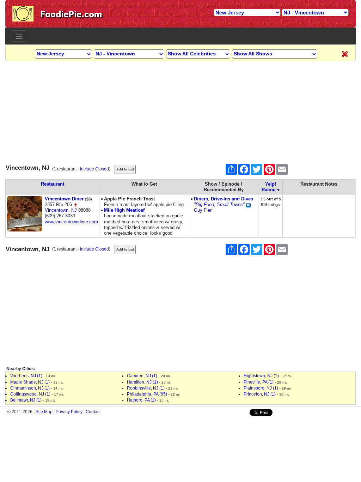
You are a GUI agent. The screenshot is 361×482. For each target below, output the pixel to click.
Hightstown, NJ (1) (261, 375)
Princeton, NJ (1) (260, 394)
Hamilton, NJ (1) (142, 382)
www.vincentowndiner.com (71, 221)
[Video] (248, 204)
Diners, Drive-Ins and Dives (223, 198)
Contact (93, 411)
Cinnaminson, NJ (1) (30, 388)
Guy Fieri (203, 210)
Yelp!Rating (269, 186)
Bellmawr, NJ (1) (26, 400)
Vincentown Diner (64, 198)
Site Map (44, 411)
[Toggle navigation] (19, 36)
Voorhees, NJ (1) (26, 375)
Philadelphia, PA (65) (147, 394)
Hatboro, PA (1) (141, 400)
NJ (74, 210)
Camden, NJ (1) (142, 375)
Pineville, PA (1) (259, 382)
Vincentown (56, 210)
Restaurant (52, 184)
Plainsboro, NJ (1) (261, 388)
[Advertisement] (180, 110)
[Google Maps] (75, 204)
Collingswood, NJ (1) (30, 394)
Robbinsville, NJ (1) (146, 388)
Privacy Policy (69, 411)
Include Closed (94, 169)
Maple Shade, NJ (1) (30, 382)
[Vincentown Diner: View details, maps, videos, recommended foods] (24, 213)
